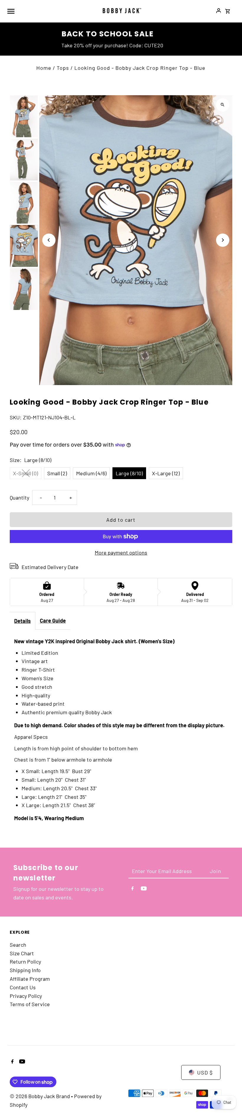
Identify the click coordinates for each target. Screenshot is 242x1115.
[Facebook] (132, 889)
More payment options (121, 552)
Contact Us (23, 987)
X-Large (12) (166, 473)
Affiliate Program (30, 978)
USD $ (205, 1072)
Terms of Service (30, 1004)
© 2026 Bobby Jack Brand (40, 1096)
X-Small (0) (25, 473)
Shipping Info (25, 970)
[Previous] (48, 240)
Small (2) (57, 473)
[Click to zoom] (222, 105)
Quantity (19, 497)
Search (18, 944)
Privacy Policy (26, 996)
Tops (63, 67)
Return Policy (25, 961)
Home (43, 67)
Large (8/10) (129, 473)
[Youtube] (144, 889)
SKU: (16, 417)
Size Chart (22, 953)
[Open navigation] (50, 10)
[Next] (222, 240)
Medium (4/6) (91, 473)
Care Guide (53, 620)
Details (22, 621)
